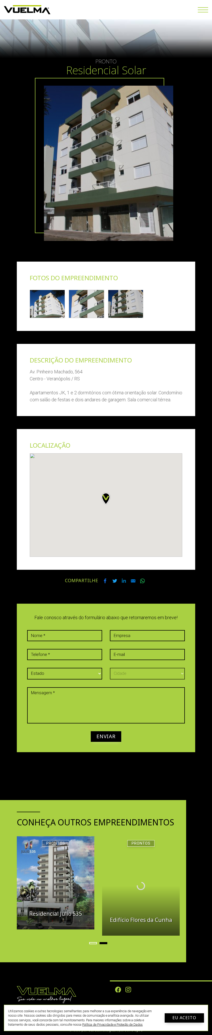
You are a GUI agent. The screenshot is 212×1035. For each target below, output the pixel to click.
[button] (93, 943)
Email (133, 581)
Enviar (106, 736)
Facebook (105, 581)
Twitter (114, 581)
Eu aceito (184, 1018)
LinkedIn (124, 581)
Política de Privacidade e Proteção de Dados (112, 1024)
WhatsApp (142, 581)
